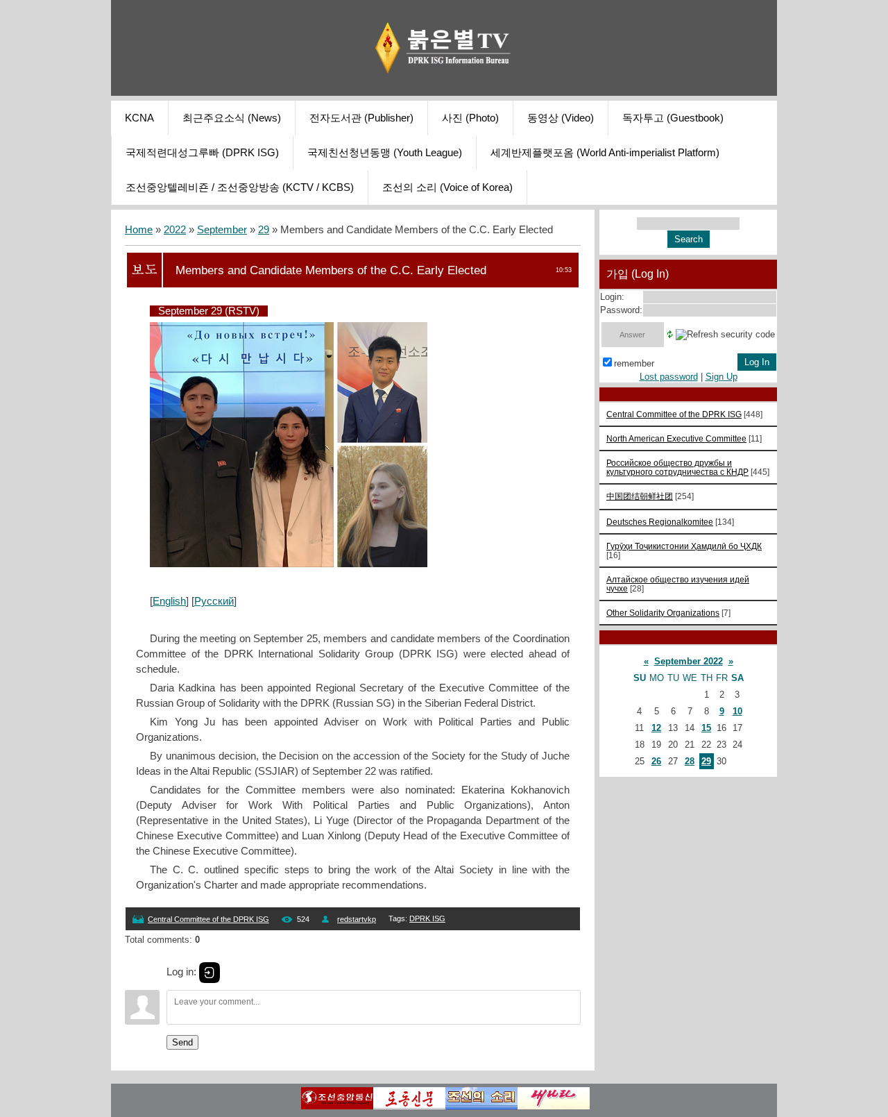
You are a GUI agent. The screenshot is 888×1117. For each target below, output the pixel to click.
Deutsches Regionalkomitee (659, 521)
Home (139, 229)
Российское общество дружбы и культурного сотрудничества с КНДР (677, 467)
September (222, 229)
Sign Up (721, 376)
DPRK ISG (427, 918)
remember (634, 363)
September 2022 (688, 661)
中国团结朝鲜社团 (639, 496)
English (169, 601)
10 (737, 711)
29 (263, 229)
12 (656, 728)
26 (656, 761)
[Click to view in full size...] (288, 563)
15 (706, 728)
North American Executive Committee (676, 438)
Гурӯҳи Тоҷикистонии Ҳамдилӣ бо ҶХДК (684, 546)
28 (689, 761)
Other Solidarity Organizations (662, 612)
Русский (214, 601)
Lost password (669, 376)
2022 (175, 229)
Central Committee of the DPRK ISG (208, 919)
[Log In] (209, 972)
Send (182, 1042)
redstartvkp (356, 919)
